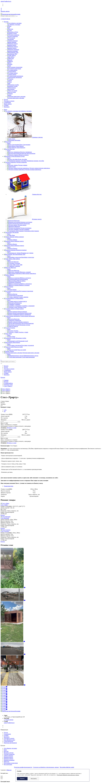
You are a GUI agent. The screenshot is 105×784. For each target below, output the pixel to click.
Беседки (6, 751)
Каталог (6, 21)
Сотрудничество (8, 741)
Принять (22, 778)
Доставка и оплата (9, 101)
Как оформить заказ (9, 740)
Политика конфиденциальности (23, 767)
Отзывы (6, 105)
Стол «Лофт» (4, 505)
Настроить (34, 778)
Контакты (6, 106)
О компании (7, 102)
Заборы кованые (8, 755)
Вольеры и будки (8, 752)
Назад (5, 109)
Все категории (8, 764)
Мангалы (6, 761)
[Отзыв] (13, 587)
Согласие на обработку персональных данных (46, 767)
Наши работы (8, 104)
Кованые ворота (8, 757)
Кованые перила (8, 758)
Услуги (6, 99)
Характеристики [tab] (8, 486)
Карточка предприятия (10, 742)
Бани (5, 749)
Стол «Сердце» (5, 531)
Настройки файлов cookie (67, 767)
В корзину (3, 427)
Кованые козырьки (9, 760)
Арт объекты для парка (10, 748)
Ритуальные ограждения (11, 763)
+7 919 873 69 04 (5, 19)
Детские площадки (9, 754)
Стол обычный (5, 518)
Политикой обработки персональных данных (68, 775)
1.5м (5, 410)
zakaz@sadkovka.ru (6, 1)
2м (4, 411)
